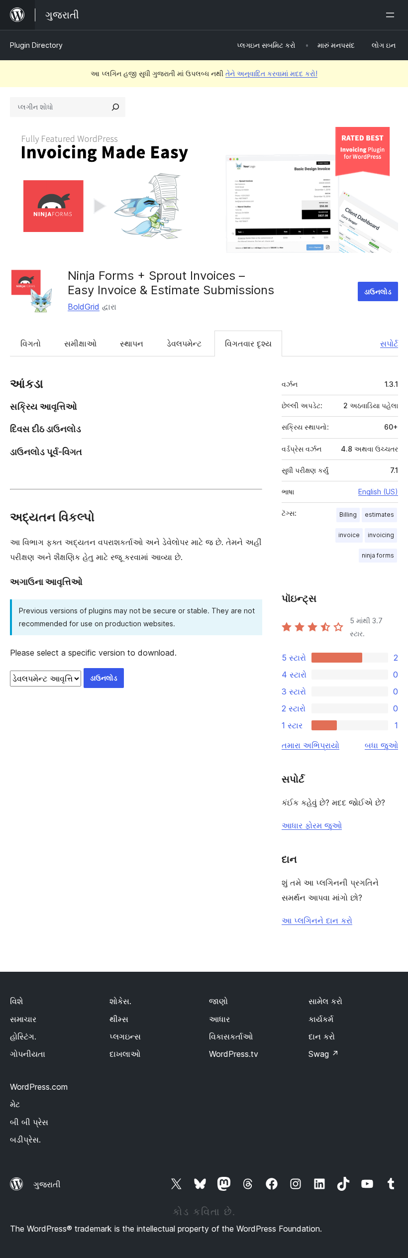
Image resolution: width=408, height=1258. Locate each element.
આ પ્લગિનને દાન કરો (317, 920)
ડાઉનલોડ (378, 291)
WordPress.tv (233, 1054)
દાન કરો (321, 1036)
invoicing (381, 535)
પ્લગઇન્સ (125, 1036)
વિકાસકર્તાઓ (231, 1036)
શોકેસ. (120, 1001)
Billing (348, 514)
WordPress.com (39, 1087)
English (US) (378, 491)
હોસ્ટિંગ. (23, 1036)
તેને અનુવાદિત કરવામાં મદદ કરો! (271, 73)
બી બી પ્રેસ (29, 1122)
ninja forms (378, 555)
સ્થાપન (131, 343)
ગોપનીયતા (27, 1054)
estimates (379, 514)
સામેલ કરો (325, 1001)
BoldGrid (84, 307)
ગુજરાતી (47, 1184)
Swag (323, 1054)
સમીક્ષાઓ (80, 343)
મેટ (15, 1104)
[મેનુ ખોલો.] (392, 15)
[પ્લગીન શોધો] (115, 107)
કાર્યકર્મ (320, 1019)
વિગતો (30, 343)
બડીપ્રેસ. (25, 1139)
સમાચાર (23, 1019)
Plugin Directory (36, 45)
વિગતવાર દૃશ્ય (248, 343)
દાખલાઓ (124, 1054)
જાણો (218, 1001)
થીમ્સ (118, 1019)
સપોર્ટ (389, 343)
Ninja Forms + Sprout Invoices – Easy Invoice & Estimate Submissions (171, 282)
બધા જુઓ (381, 745)
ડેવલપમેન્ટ (184, 343)
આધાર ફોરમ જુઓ (312, 825)
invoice (349, 535)
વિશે (16, 1001)
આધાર (219, 1019)
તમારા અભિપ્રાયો (310, 745)
